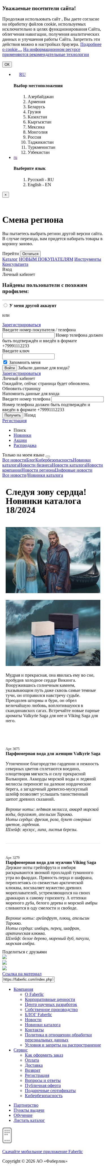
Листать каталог (29, 1120)
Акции (20, 440)
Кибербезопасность (54, 460)
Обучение (23, 1115)
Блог (30, 460)
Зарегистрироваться (21, 324)
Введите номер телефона (26, 399)
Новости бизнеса (35, 465)
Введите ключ (15, 350)
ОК (7, 64)
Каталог (10, 259)
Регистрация (14, 420)
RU (22, 74)
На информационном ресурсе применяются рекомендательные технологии (45, 52)
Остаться (30, 254)
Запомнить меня (24, 362)
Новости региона (38, 470)
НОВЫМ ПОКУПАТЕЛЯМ (46, 259)
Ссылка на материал (22, 973)
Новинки (22, 435)
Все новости (14, 460)
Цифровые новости (73, 470)
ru (15, 157)
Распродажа (25, 445)
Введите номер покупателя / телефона (39, 329)
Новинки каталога (45, 475)
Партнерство (26, 1105)
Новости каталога (69, 465)
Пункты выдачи (29, 1110)
